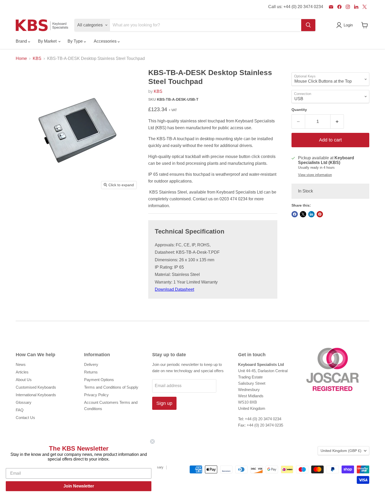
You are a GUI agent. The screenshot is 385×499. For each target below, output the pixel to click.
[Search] (308, 25)
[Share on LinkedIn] (311, 214)
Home (21, 58)
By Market (48, 41)
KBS (37, 58)
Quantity (299, 109)
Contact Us (25, 417)
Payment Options (99, 379)
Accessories (106, 41)
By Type (76, 41)
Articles (22, 372)
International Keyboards (36, 395)
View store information (315, 175)
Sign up (164, 403)
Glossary (23, 402)
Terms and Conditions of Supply (111, 387)
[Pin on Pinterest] (320, 214)
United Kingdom (341, 451)
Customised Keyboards (36, 387)
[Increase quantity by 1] (337, 121)
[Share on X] (303, 214)
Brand (22, 41)
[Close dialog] (152, 441)
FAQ (20, 410)
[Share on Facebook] (295, 214)
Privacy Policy (96, 395)
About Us (24, 379)
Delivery (91, 364)
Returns (91, 372)
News (21, 364)
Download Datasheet (174, 289)
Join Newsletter (78, 486)
